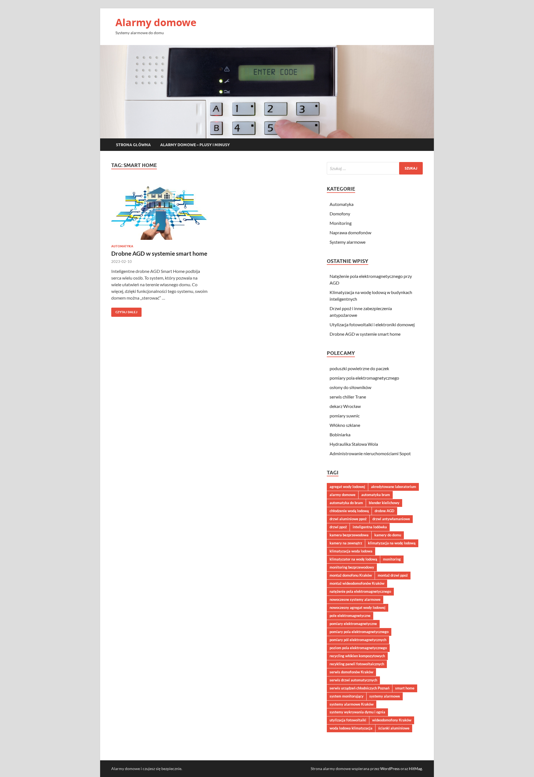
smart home (404, 688)
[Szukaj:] (375, 168)
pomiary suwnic (345, 415)
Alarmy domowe (155, 22)
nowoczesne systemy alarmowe (355, 599)
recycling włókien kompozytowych (357, 656)
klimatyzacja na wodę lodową (392, 543)
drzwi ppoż (338, 527)
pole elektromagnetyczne (350, 615)
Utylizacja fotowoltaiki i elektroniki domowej (372, 324)
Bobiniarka (340, 434)
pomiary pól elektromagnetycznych (358, 639)
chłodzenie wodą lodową (349, 511)
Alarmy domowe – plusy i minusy (195, 145)
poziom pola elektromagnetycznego (358, 648)
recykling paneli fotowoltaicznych (357, 664)
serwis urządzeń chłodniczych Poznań (359, 688)
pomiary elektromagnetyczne (353, 623)
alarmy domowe (342, 494)
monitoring (392, 559)
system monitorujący (347, 696)
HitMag (415, 768)
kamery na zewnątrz (346, 543)
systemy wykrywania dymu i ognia (357, 712)
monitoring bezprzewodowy (352, 567)
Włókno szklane (345, 425)
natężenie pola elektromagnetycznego (360, 591)
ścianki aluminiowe (393, 728)
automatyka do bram (346, 502)
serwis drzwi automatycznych (353, 680)
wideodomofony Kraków (391, 720)
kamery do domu (387, 535)
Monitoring (341, 223)
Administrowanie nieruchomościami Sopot (370, 453)
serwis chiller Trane (348, 396)
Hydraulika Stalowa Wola (354, 444)
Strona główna (133, 145)
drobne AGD (384, 511)
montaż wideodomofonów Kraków (357, 583)
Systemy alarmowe (347, 242)
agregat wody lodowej (347, 486)
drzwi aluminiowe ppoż (348, 519)
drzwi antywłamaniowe (391, 519)
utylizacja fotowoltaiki (348, 720)
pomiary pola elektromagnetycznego (364, 377)
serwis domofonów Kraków (351, 672)
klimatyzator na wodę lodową (353, 559)
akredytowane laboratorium (393, 486)
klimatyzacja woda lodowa (351, 551)
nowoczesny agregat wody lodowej (357, 607)
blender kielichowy (384, 502)
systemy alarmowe (384, 696)
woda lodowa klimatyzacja (351, 728)
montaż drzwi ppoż (393, 575)
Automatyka (122, 246)
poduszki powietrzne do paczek (359, 368)
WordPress (390, 768)
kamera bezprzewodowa (349, 535)
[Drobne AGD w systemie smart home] (159, 210)
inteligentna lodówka (370, 527)
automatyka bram (375, 494)
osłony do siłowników (350, 387)
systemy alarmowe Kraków (352, 704)
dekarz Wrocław (345, 406)
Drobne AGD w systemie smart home (159, 253)
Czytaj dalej (124, 311)
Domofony (340, 213)
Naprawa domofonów (350, 232)
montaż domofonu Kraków (351, 575)
